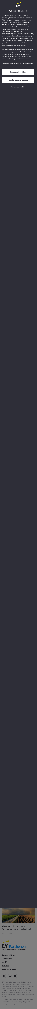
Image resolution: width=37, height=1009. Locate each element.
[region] (18, 454)
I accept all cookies (18, 72)
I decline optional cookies (18, 80)
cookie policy (14, 63)
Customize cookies (17, 87)
